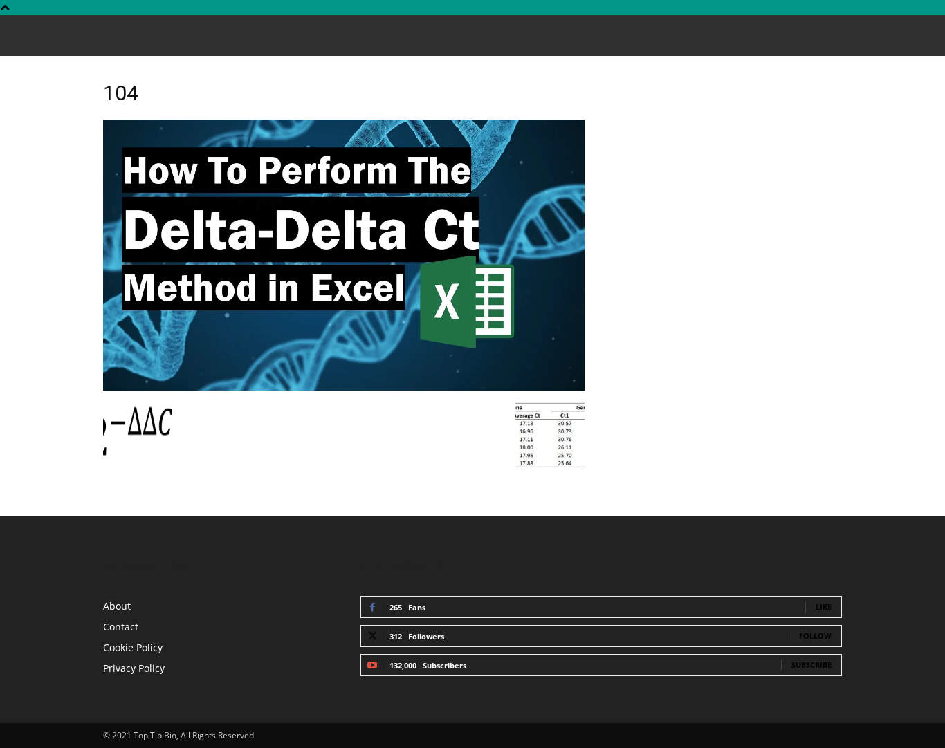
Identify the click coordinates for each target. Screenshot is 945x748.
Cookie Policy (133, 647)
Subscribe (811, 665)
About (117, 606)
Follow (815, 635)
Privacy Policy (134, 668)
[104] (344, 387)
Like (824, 606)
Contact (120, 626)
